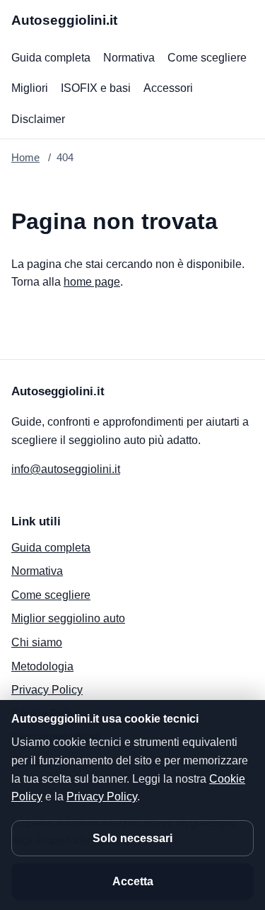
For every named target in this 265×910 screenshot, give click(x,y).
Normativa (129, 58)
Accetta (132, 881)
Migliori (29, 88)
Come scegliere (207, 58)
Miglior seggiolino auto (68, 618)
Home (25, 157)
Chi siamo (36, 642)
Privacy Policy (47, 690)
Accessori (168, 88)
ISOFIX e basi (96, 88)
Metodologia (42, 666)
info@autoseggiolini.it (65, 469)
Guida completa (50, 58)
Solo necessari (132, 838)
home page (92, 282)
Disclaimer (38, 119)
